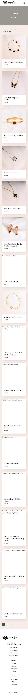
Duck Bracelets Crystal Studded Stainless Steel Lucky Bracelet (14, 539)
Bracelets (14, 668)
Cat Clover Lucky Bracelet (12, 317)
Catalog (14, 682)
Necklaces (14, 666)
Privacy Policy (14, 653)
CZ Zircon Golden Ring (11, 463)
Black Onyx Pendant (10, 173)
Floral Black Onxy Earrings (13, 614)
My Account (14, 679)
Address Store (14, 650)
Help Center (14, 647)
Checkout (14, 684)
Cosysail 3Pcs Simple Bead (13, 390)
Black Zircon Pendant (11, 282)
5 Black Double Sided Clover (13, 62)
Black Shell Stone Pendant (13, 208)
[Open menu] (24, 2)
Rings (14, 671)
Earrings (14, 663)
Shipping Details (14, 655)
